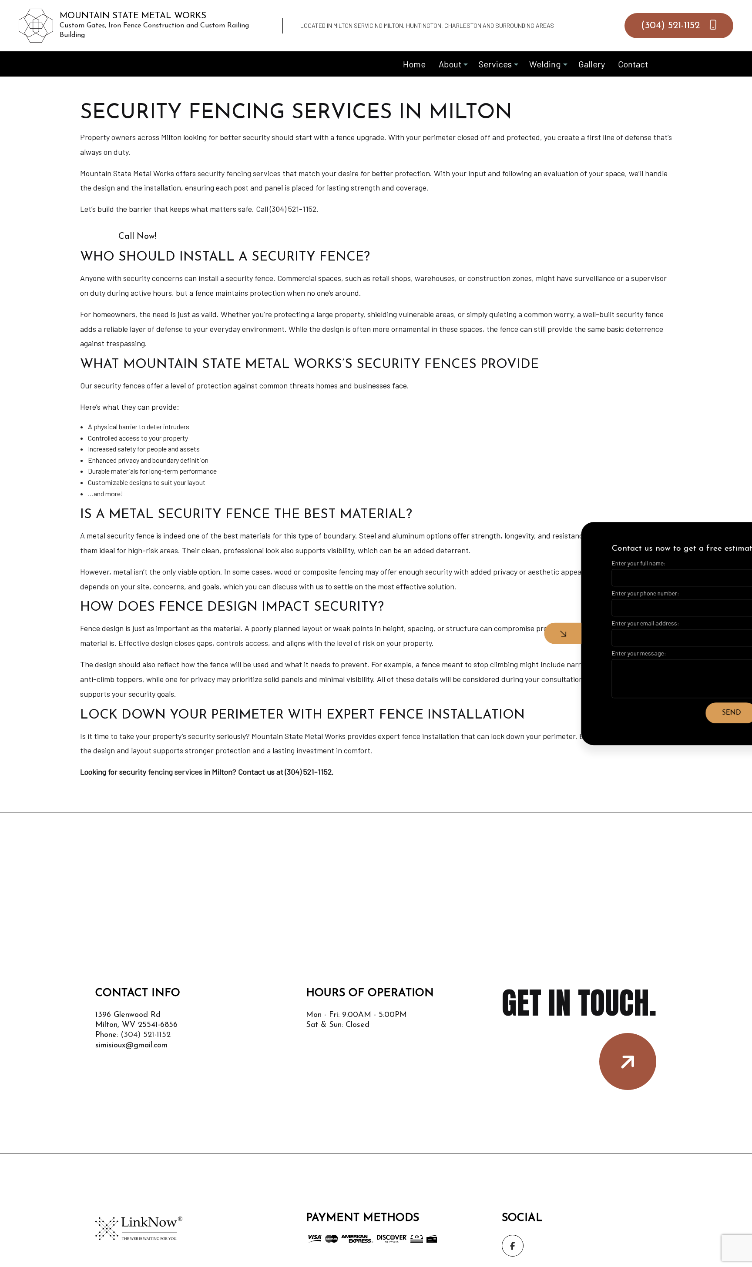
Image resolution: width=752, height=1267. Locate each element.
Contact (633, 64)
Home (414, 64)
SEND (681, 712)
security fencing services (239, 173)
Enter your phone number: (595, 593)
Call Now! (137, 236)
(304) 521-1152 (672, 26)
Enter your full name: (588, 563)
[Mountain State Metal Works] (36, 24)
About (450, 64)
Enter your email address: (595, 623)
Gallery (591, 64)
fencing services (175, 771)
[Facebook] (513, 1246)
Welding (545, 64)
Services (495, 64)
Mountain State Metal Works (133, 16)
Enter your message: (588, 653)
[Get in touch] (627, 1061)
